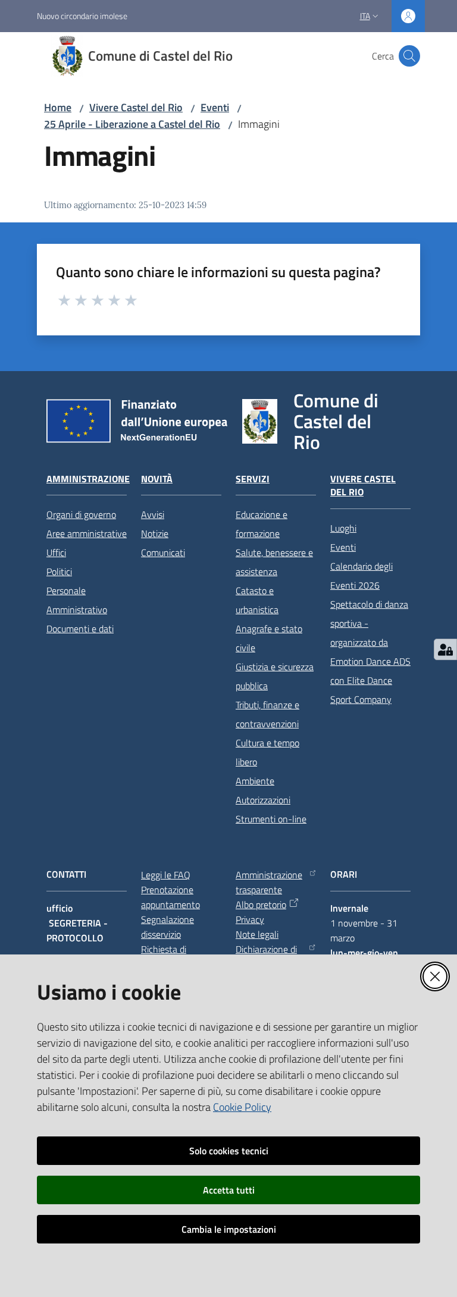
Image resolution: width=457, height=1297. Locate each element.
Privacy (250, 919)
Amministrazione (88, 479)
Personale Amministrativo (76, 600)
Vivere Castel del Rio (136, 107)
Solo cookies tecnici (228, 1151)
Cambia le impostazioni (228, 1229)
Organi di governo (81, 514)
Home (57, 107)
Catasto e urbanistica (257, 600)
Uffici (56, 552)
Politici (59, 571)
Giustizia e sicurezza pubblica (275, 676)
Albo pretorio (261, 904)
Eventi (215, 107)
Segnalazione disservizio (167, 926)
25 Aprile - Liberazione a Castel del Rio (132, 124)
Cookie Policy (242, 1107)
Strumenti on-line (271, 819)
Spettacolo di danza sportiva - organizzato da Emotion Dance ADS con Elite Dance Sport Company (370, 651)
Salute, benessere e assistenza (274, 562)
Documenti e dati (80, 628)
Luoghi (343, 528)
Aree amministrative (86, 533)
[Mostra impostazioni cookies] (445, 649)
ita (365, 16)
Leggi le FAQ (165, 875)
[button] (409, 56)
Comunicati (163, 552)
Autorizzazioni (263, 800)
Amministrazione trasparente (269, 882)
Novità (157, 479)
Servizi (253, 479)
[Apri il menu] (17, 56)
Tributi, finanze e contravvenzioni (267, 714)
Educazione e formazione (261, 524)
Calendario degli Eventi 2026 (361, 575)
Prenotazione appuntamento (170, 897)
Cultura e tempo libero (267, 752)
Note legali (257, 934)
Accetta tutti (229, 1190)
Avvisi (152, 514)
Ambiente (255, 781)
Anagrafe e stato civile (269, 638)
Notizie (154, 533)
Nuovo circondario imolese (82, 16)
